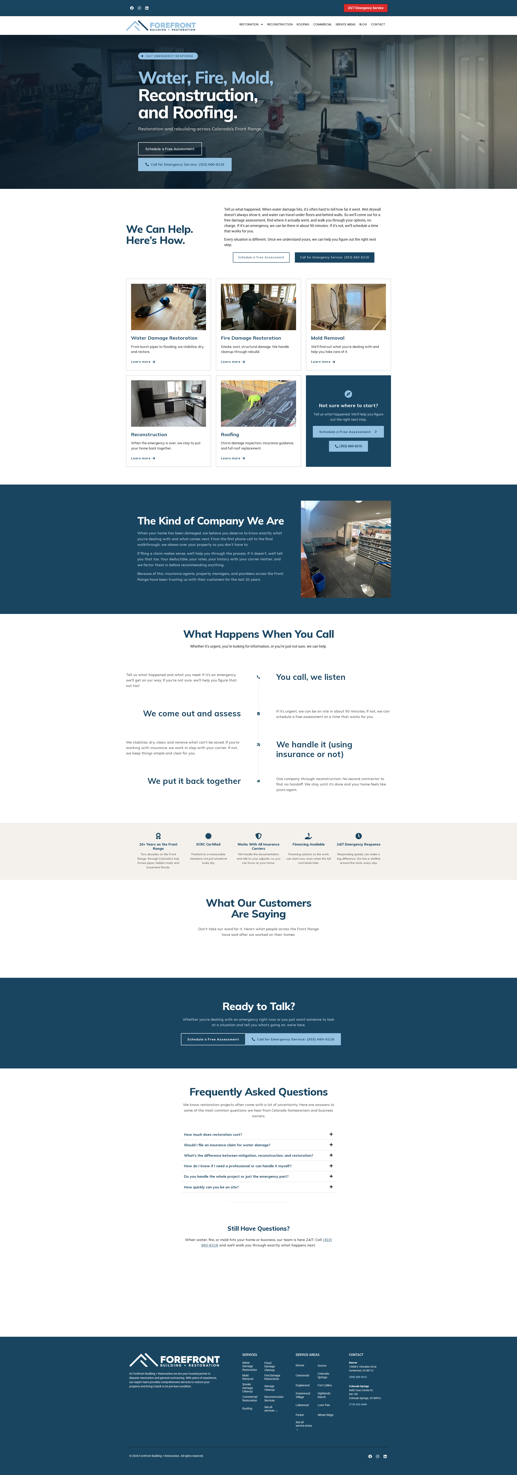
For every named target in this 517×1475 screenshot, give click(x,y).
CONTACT (378, 24)
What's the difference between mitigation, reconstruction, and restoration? (248, 1155)
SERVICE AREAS (345, 24)
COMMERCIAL (322, 24)
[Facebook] (131, 7)
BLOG (363, 24)
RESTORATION (249, 24)
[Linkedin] (146, 7)
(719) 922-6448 (358, 1404)
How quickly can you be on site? (211, 1187)
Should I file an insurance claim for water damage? (227, 1145)
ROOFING (303, 24)
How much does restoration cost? (213, 1134)
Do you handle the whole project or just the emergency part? (236, 1176)
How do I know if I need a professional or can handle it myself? (238, 1166)
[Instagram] (139, 7)
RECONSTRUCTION (280, 24)
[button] (258, 1134)
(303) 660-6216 (358, 1376)
